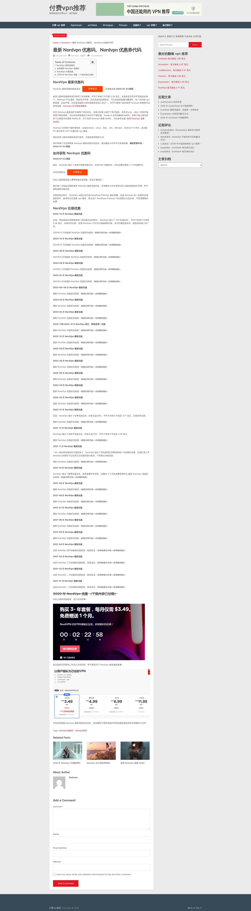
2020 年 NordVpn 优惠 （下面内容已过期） (76, 74)
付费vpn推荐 (67, 7)
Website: (57, 861)
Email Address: (60, 848)
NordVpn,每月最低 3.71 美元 (171, 87)
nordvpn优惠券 (66, 730)
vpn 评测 (151, 25)
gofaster (63, 55)
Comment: (58, 806)
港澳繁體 (180, 36)
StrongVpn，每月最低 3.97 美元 (173, 64)
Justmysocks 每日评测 (171, 102)
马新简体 (188, 36)
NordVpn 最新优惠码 (66, 65)
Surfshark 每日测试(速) (183, 147)
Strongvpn (108, 25)
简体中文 (162, 36)
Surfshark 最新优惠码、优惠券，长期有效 (179, 109)
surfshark (92, 25)
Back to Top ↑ (195, 908)
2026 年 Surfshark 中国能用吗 (174, 117)
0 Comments (97, 55)
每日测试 (167, 25)
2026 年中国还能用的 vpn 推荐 (185, 143)
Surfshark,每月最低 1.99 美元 (171, 58)
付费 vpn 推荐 (58, 25)
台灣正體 (197, 36)
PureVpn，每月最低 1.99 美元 (172, 76)
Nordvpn (65, 42)
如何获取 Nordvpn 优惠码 (68, 68)
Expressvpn (76, 25)
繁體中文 (171, 36)
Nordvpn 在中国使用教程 (74, 106)
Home (56, 42)
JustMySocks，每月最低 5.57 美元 (174, 70)
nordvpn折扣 (81, 730)
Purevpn (123, 25)
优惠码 (136, 25)
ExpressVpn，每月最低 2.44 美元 (173, 82)
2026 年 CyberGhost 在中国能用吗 (176, 106)
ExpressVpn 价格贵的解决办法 (174, 113)
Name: (56, 834)
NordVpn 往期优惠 (65, 71)
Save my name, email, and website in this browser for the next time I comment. (94, 874)
